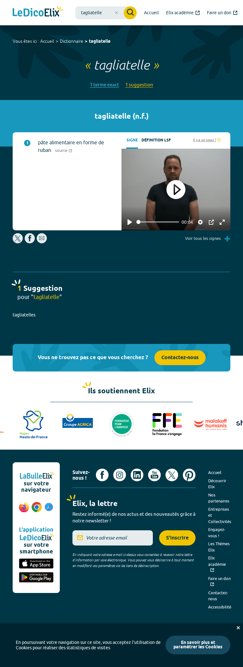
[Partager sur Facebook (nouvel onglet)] (30, 241)
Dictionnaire (71, 41)
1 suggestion (139, 84)
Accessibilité (219, 606)
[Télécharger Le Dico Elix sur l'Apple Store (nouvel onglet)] (36, 564)
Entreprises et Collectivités (219, 515)
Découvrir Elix (217, 483)
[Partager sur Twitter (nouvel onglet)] (18, 241)
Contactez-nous (180, 357)
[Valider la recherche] (130, 12)
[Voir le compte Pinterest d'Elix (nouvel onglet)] (189, 475)
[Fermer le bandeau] (238, 628)
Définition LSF (156, 140)
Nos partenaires (218, 498)
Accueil (47, 41)
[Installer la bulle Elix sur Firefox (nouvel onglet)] (24, 510)
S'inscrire (177, 538)
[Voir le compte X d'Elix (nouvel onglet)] (171, 475)
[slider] (157, 222)
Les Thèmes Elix (219, 546)
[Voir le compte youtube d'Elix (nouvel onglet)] (154, 475)
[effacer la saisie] (116, 12)
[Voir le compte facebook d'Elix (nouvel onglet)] (102, 475)
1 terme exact (104, 84)
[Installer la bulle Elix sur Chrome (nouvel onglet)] (37, 510)
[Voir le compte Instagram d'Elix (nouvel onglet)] (119, 475)
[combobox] (106, 12)
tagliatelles (24, 314)
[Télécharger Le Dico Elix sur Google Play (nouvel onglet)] (36, 577)
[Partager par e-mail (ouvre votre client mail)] (42, 241)
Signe (132, 140)
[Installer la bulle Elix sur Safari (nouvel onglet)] (48, 510)
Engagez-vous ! (216, 532)
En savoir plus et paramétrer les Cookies (197, 645)
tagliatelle (99, 42)
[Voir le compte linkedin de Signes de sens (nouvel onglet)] (137, 475)
